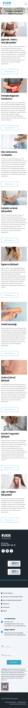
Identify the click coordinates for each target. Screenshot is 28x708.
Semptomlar (6, 607)
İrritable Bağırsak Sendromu (10, 97)
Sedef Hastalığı (9, 324)
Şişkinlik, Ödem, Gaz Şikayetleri (9, 41)
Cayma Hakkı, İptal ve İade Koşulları (17, 704)
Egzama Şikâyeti (9, 264)
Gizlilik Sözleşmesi (22, 702)
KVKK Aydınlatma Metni (10, 702)
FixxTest (7, 698)
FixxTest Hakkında (8, 593)
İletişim (5, 611)
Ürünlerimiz (6, 604)
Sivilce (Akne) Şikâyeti (8, 379)
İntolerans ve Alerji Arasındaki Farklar (13, 596)
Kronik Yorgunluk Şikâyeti (10, 435)
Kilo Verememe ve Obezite (9, 153)
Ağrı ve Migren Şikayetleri (8, 493)
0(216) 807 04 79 (8, 545)
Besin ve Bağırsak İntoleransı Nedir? (12, 600)
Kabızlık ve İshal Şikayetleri (9, 210)
